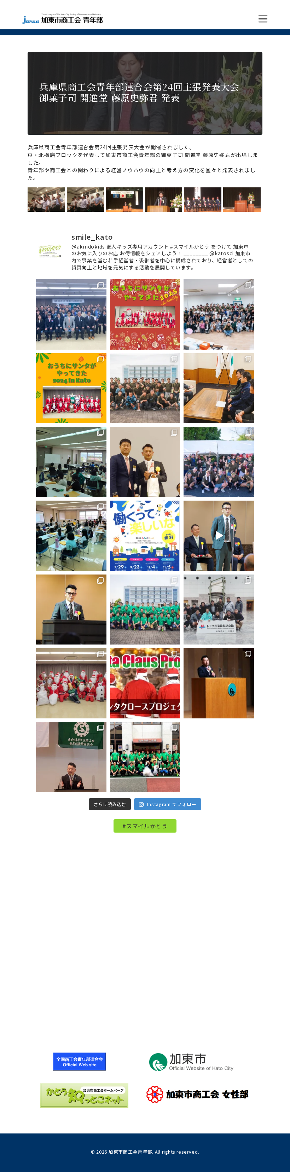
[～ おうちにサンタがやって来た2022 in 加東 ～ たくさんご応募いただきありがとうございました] (71, 683)
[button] (263, 19)
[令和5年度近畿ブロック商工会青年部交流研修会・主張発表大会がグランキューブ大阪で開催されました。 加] (145, 462)
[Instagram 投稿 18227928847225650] (219, 536)
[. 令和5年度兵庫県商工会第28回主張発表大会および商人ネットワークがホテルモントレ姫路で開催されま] (71, 610)
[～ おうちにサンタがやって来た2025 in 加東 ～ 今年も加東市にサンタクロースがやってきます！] (145, 314)
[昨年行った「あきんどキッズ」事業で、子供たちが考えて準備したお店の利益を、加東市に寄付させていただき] (219, 388)
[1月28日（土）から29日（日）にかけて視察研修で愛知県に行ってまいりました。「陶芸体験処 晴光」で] (219, 610)
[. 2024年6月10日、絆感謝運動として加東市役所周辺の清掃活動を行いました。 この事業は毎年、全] (145, 388)
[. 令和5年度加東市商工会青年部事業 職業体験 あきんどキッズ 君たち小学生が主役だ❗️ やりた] (145, 536)
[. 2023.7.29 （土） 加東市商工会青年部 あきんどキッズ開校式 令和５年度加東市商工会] (71, 536)
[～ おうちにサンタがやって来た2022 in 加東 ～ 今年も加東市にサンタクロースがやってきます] (145, 683)
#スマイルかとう (145, 826)
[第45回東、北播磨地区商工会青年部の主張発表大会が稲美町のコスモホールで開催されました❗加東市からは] (71, 757)
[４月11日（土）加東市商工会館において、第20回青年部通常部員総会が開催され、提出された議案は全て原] (71, 314)
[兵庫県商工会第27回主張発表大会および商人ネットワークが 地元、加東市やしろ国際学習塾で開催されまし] (219, 683)
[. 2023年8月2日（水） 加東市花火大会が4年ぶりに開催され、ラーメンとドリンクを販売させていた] (219, 462)
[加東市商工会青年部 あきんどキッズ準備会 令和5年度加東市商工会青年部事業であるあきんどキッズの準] (71, 462)
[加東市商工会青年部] (62, 18)
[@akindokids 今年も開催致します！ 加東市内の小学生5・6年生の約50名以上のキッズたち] (219, 314)
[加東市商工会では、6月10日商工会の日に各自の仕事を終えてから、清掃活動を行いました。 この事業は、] (145, 757)
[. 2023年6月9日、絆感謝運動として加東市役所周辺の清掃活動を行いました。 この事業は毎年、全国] (145, 610)
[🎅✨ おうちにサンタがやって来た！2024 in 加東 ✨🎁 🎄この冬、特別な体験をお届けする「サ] (71, 388)
